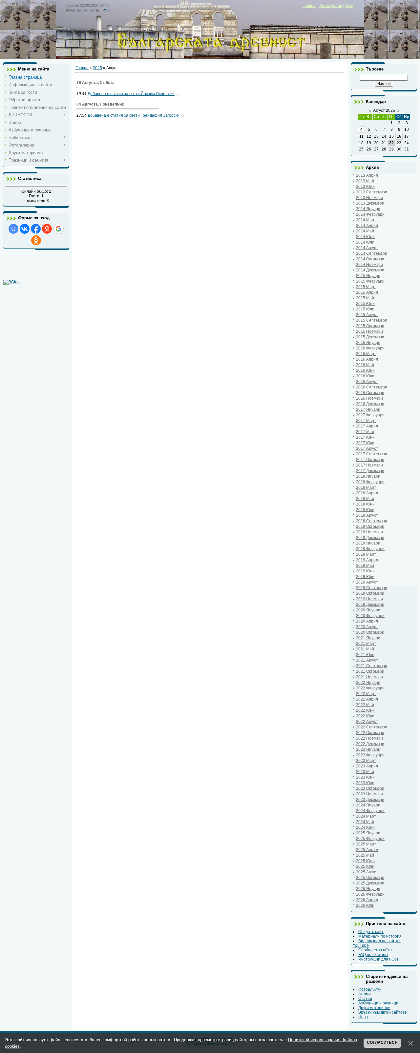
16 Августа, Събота (95, 82)
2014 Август (367, 248)
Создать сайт (371, 931)
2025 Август (367, 872)
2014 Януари (368, 209)
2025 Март (366, 844)
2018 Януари (368, 476)
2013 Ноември (369, 197)
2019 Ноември (369, 599)
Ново (363, 1017)
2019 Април (367, 560)
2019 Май (365, 565)
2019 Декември (370, 604)
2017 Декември (370, 470)
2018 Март (366, 487)
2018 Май (365, 498)
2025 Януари (368, 833)
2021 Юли (365, 654)
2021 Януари (368, 638)
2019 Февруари (370, 548)
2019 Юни (365, 571)
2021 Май (365, 649)
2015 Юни (365, 303)
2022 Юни (365, 710)
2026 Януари (368, 888)
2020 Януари (368, 610)
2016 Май (365, 365)
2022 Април (367, 699)
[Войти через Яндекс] (47, 229)
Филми (364, 994)
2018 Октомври (370, 526)
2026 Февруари (370, 894)
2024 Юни (365, 827)
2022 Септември (371, 727)
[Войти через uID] (13, 229)
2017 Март (366, 420)
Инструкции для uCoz (378, 959)
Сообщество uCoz (375, 950)
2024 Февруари (370, 810)
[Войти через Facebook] (36, 229)
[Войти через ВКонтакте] (25, 229)
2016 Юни (365, 370)
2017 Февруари (370, 415)
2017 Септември (371, 454)
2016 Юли (365, 376)
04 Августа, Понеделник (100, 104)
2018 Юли (365, 509)
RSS (106, 10)
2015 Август (367, 314)
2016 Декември (370, 404)
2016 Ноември (369, 398)
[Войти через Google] (58, 229)
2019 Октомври (370, 593)
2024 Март (366, 816)
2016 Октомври (370, 392)
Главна (309, 5)
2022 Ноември (369, 738)
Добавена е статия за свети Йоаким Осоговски (131, 93)
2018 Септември (371, 521)
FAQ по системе (373, 954)
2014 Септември (371, 253)
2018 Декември (370, 537)
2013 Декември (370, 203)
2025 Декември (370, 883)
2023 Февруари (370, 755)
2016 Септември (371, 387)
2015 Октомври (370, 326)
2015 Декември (370, 337)
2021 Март (366, 643)
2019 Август (367, 582)
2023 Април (367, 766)
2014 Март (366, 220)
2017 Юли (365, 443)
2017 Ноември (369, 465)
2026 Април (367, 900)
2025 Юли (365, 866)
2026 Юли (365, 905)
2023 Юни (365, 777)
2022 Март (366, 693)
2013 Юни (365, 186)
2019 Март (366, 554)
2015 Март (366, 287)
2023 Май (365, 771)
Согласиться (382, 1042)
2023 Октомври (370, 788)
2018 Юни (365, 504)
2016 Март (366, 353)
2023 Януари (368, 749)
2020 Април (367, 621)
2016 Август (367, 381)
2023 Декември (370, 799)
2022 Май (365, 705)
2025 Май (365, 855)
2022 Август (367, 721)
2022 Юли (365, 716)
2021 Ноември (369, 677)
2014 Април (367, 225)
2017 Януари (368, 409)
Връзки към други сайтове (382, 1012)
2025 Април (367, 849)
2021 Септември (371, 666)
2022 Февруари (370, 688)
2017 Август (367, 448)
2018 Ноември (369, 532)
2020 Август (367, 627)
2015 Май (365, 298)
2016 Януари (368, 342)
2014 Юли (365, 242)
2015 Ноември (369, 331)
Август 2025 (384, 110)
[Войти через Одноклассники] (36, 240)
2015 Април (367, 292)
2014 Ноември (369, 264)
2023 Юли (365, 783)
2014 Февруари (370, 214)
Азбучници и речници (378, 1003)
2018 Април (367, 493)
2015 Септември (371, 320)
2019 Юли (365, 576)
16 (399, 136)
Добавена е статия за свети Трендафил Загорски (133, 115)
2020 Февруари (370, 615)
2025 (97, 68)
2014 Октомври (370, 259)
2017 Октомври (370, 459)
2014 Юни (365, 236)
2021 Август (367, 660)
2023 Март (366, 760)
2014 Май (365, 231)
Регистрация (330, 5)
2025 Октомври (370, 877)
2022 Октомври (370, 732)
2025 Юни (365, 861)
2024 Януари (368, 805)
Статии (365, 998)
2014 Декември (370, 270)
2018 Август (367, 515)
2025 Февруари (370, 838)
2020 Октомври (370, 632)
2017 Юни (365, 437)
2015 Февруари (370, 281)
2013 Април (367, 175)
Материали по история (380, 936)
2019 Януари (368, 543)
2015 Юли (365, 309)
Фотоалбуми (370, 989)
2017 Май (365, 431)
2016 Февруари (370, 348)
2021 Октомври (370, 671)
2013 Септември (371, 192)
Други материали (374, 1007)
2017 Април (367, 426)
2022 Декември (370, 744)
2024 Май (365, 822)
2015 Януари (368, 275)
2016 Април (367, 359)
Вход (349, 5)
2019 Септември (371, 588)
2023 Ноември (369, 794)
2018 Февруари (370, 482)
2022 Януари (368, 682)
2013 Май (365, 181)
